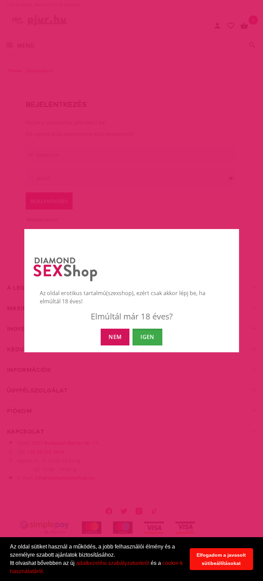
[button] (47, 572)
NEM (115, 337)
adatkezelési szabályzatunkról (112, 563)
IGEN (147, 337)
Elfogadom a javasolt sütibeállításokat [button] (221, 559)
